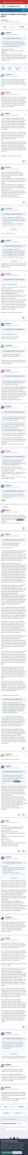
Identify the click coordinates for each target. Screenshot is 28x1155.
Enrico (17, 38)
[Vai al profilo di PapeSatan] (2, 918)
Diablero (17, 246)
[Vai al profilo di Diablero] (2, 114)
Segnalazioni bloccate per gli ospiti (13, 2)
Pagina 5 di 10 (13, 26)
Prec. (5, 26)
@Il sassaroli (20, 519)
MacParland (5, 20)
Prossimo (21, 26)
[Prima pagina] (2, 27)
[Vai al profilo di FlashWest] (2, 1065)
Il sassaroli (18, 351)
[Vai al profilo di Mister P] (2, 511)
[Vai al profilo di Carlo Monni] (2, 75)
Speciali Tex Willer (15, 21)
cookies (6, 1144)
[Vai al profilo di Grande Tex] (2, 755)
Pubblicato (12, 34)
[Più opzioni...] (25, 33)
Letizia (17, 862)
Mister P (18, 771)
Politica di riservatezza (15, 1142)
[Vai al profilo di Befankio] (2, 1088)
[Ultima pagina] (26, 27)
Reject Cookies (17, 1152)
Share (7, 1113)
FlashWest (8, 1064)
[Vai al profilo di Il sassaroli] (2, 33)
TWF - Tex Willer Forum (10, 6)
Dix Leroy (17, 214)
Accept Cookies (7, 1152)
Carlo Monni (18, 279)
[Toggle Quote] (3, 38)
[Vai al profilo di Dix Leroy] (2, 93)
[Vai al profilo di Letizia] (2, 821)
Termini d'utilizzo (5, 1142)
